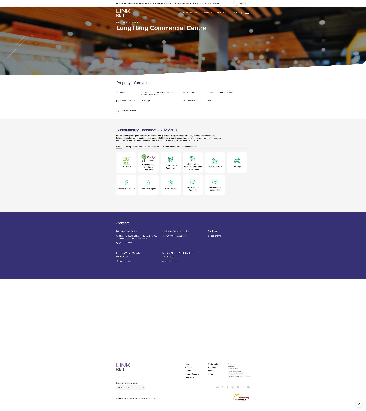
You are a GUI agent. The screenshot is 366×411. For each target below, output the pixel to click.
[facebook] (226, 386)
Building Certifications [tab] (133, 147)
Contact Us (231, 366)
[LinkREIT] (123, 367)
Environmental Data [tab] (189, 147)
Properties (135, 22)
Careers (211, 374)
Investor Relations (203, 13)
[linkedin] (217, 386)
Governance (189, 377)
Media (210, 371)
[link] (123, 13)
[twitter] (221, 386)
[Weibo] (242, 386)
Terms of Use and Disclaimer (235, 373)
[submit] (144, 387)
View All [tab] (119, 147)
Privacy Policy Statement (234, 371)
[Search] (241, 12)
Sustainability (221, 13)
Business (187, 13)
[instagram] (231, 386)
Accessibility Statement (234, 368)
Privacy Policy (203, 3)
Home (118, 22)
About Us (188, 367)
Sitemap (230, 363)
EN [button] (234, 13)
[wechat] (247, 386)
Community (212, 367)
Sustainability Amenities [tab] (171, 147)
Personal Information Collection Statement (239, 376)
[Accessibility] (359, 404)
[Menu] (247, 13)
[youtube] (236, 386)
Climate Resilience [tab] (151, 147)
